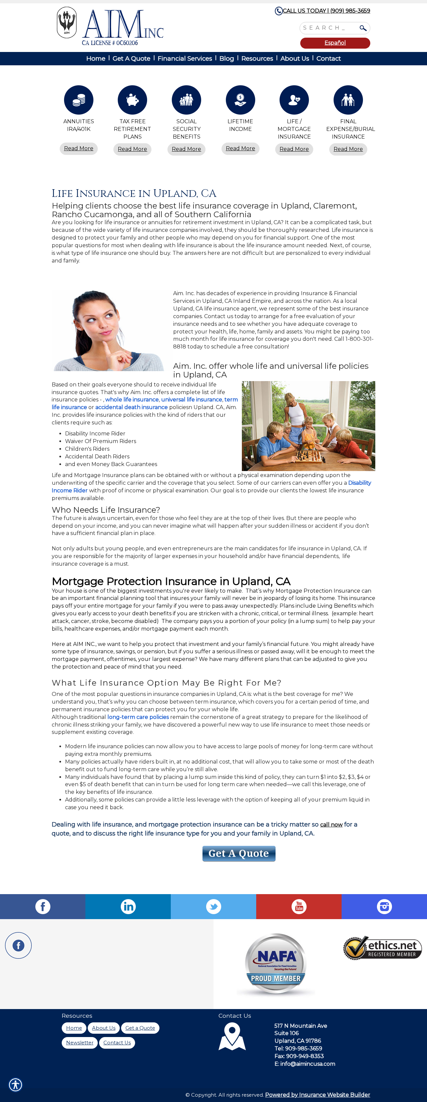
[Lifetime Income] (241, 101)
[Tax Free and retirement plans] (133, 101)
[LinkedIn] (128, 906)
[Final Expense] (348, 101)
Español (335, 43)
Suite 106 (287, 1033)
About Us (103, 1028)
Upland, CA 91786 (298, 1041)
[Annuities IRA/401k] (79, 101)
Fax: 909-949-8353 (299, 1056)
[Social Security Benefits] (186, 101)
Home (74, 1028)
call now (331, 825)
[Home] (146, 26)
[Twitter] (213, 906)
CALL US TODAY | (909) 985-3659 (326, 11)
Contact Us (117, 1043)
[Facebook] (42, 906)
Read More (78, 148)
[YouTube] (299, 906)
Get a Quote (140, 1028)
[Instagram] (384, 906)
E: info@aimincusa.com (305, 1064)
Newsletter (79, 1043)
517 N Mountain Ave (301, 1026)
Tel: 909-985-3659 (298, 1048)
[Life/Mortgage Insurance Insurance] (295, 101)
